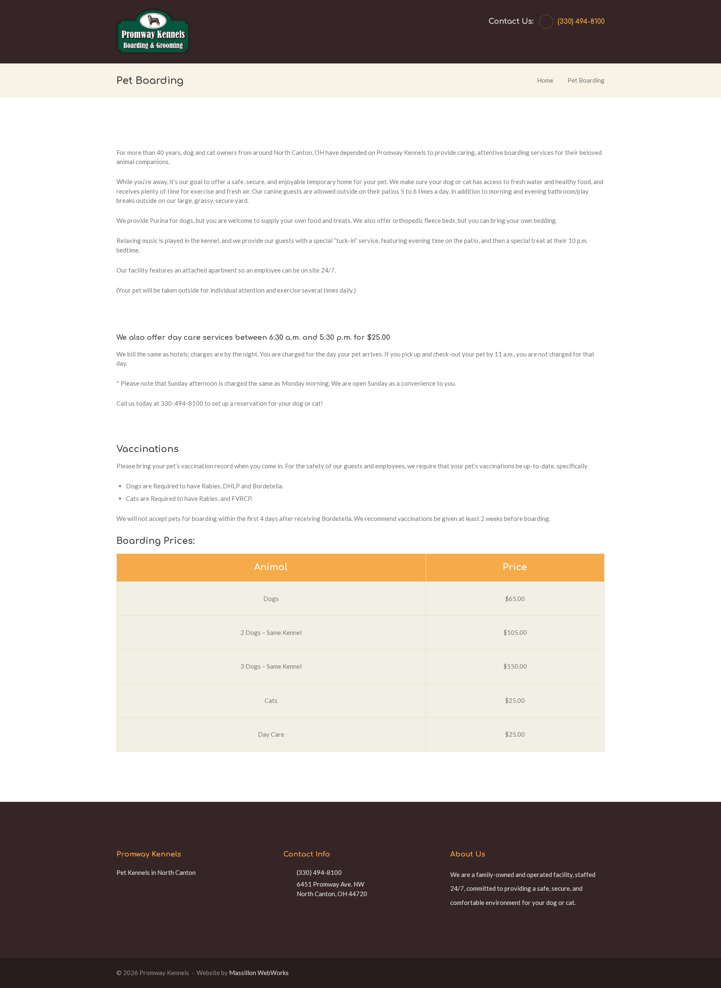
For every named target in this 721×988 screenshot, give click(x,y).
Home (545, 80)
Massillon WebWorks (259, 972)
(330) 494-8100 (581, 21)
